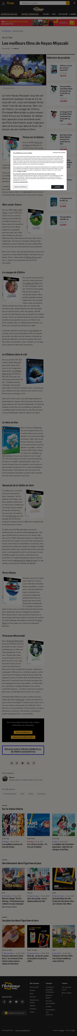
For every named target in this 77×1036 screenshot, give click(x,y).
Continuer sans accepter (59, 152)
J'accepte (57, 186)
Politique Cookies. (21, 171)
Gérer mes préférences (20, 186)
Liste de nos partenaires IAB (20, 182)
